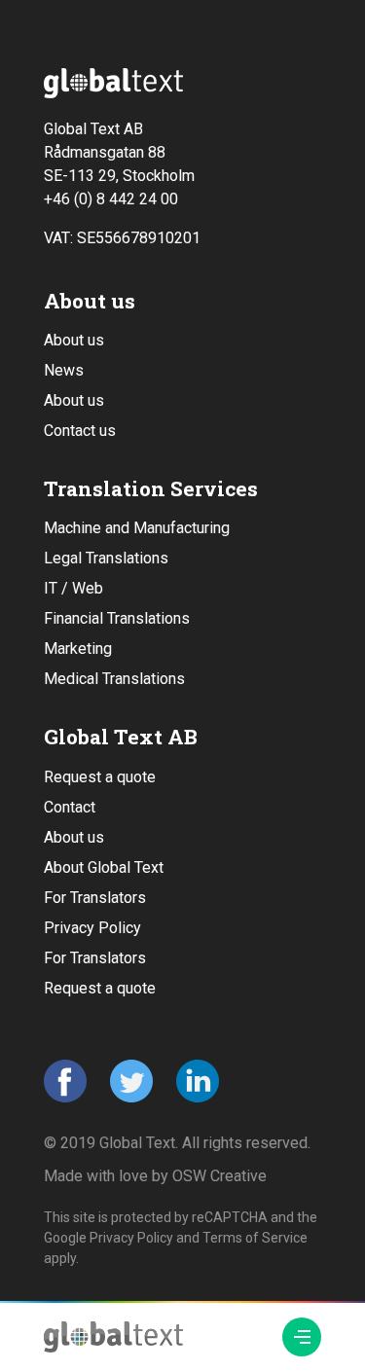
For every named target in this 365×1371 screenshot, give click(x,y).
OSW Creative (219, 1176)
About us (74, 340)
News (64, 370)
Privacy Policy (92, 928)
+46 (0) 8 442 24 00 (111, 199)
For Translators (95, 897)
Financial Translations (117, 618)
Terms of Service (255, 1237)
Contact (69, 807)
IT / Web (73, 588)
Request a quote (100, 777)
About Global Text (104, 867)
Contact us (80, 430)
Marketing (78, 648)
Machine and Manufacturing (137, 528)
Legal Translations (106, 558)
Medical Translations (114, 678)
